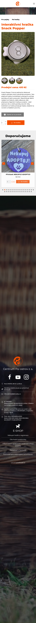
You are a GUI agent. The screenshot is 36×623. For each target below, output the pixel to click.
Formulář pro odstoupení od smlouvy (18, 454)
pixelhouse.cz (20, 462)
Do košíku (17, 123)
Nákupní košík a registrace (18, 435)
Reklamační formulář (18, 450)
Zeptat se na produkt (14, 114)
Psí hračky (15, 19)
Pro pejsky (5, 19)
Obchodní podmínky (18, 439)
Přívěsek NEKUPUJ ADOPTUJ (18, 174)
